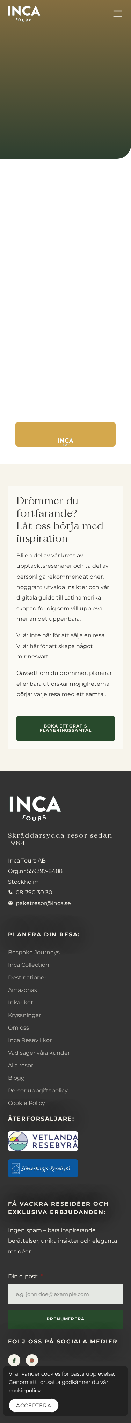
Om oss (18, 1027)
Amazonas (22, 989)
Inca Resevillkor (30, 1040)
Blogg (16, 1077)
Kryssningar (24, 1014)
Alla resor (20, 1065)
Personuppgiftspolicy (38, 1090)
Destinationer (27, 977)
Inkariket (20, 1002)
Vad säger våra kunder (39, 1052)
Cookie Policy (26, 1102)
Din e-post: (24, 1276)
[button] (117, 14)
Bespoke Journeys (34, 952)
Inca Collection (28, 964)
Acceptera (33, 1405)
